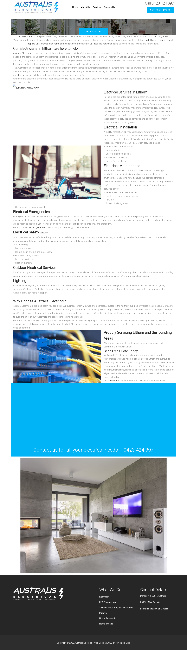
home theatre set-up (82, 43)
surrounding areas (159, 36)
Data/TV (103, 613)
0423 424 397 (163, 3)
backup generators (37, 227)
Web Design (100, 643)
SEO (110, 643)
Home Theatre (106, 623)
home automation (62, 43)
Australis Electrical (27, 36)
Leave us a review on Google (154, 608)
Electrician (104, 596)
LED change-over (44, 43)
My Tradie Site (123, 643)
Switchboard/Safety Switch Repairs (116, 607)
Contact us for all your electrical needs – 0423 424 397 (93, 450)
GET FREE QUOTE (160, 10)
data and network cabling (106, 43)
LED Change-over (107, 602)
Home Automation (108, 618)
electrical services (48, 40)
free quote (115, 380)
